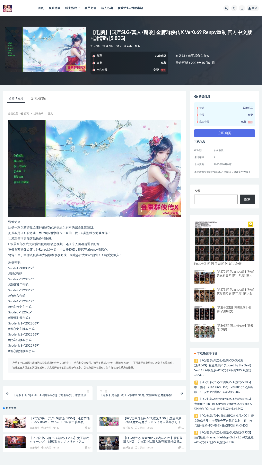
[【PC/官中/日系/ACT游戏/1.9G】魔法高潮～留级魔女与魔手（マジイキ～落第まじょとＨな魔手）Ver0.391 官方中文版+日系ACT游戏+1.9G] (109, 421)
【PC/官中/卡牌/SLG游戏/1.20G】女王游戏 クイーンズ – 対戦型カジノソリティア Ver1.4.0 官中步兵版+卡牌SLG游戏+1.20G (59, 442)
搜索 (197, 191)
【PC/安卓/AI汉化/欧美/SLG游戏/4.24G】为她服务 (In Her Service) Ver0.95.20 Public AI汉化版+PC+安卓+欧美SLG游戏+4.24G (223, 404)
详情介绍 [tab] (17, 98)
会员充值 (90, 8)
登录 (254, 8)
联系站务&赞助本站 (130, 8)
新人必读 (107, 8)
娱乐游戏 (54, 8)
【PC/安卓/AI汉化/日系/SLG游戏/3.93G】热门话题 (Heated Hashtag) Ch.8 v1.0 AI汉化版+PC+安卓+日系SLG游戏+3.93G (224, 437)
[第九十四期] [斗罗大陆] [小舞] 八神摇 (218, 263)
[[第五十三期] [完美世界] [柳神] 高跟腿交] (204, 313)
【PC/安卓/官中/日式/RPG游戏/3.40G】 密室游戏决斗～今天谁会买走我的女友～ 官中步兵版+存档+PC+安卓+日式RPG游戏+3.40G (224, 420)
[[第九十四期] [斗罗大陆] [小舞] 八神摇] (224, 242)
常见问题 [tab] (40, 98)
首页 (41, 8)
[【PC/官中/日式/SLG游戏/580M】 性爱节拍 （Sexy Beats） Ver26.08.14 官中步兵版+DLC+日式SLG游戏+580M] (15, 422)
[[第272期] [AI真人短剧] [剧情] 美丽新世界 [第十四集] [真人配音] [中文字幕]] (204, 277)
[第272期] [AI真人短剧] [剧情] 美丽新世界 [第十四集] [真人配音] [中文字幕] (235, 275)
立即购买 (224, 133)
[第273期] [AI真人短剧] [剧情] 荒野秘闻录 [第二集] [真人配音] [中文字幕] (235, 293)
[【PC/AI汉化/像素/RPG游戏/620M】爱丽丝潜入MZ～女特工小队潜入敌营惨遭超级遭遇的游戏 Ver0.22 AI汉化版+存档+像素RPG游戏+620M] (109, 443)
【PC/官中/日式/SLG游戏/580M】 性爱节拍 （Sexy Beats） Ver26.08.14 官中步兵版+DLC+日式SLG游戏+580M (60, 422)
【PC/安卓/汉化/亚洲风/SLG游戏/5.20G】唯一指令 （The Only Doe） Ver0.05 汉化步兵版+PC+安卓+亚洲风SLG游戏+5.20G (223, 387)
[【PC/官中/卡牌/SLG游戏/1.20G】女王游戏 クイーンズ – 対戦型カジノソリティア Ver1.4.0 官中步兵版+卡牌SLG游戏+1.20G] (15, 442)
